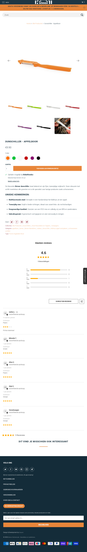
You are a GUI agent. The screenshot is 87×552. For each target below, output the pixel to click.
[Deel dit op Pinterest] (22, 222)
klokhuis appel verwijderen (59, 228)
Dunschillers (27, 226)
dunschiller (46, 228)
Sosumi (21, 532)
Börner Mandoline (30, 228)
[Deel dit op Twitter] (11, 222)
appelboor (15, 228)
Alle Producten (37, 23)
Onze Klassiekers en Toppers (41, 226)
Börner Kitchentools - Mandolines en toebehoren (21, 537)
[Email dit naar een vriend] (27, 222)
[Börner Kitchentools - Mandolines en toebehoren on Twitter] (5, 469)
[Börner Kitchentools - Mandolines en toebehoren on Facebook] (11, 469)
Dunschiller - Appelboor (21, 141)
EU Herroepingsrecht (14, 506)
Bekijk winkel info (13, 181)
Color (7, 153)
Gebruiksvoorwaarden (13, 489)
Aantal (8, 164)
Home (29, 23)
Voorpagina (55, 226)
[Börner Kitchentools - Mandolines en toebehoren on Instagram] (27, 469)
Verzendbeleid (9, 495)
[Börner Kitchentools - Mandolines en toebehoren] (43, 2)
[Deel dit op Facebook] (16, 222)
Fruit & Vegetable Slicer (16, 234)
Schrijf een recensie (63, 301)
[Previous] (8, 60)
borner (21, 228)
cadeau (39, 228)
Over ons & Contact (11, 500)
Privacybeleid (9, 484)
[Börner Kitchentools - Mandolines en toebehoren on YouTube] (16, 469)
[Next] (78, 60)
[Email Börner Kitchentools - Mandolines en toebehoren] (32, 469)
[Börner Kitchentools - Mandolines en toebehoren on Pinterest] (21, 469)
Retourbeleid (9, 479)
